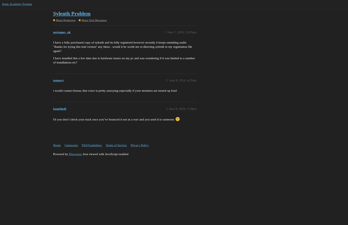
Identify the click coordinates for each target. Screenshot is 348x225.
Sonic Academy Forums (17, 4)
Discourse (75, 154)
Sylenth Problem (72, 14)
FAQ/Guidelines (92, 145)
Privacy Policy (140, 145)
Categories (71, 145)
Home (57, 145)
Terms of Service (116, 145)
